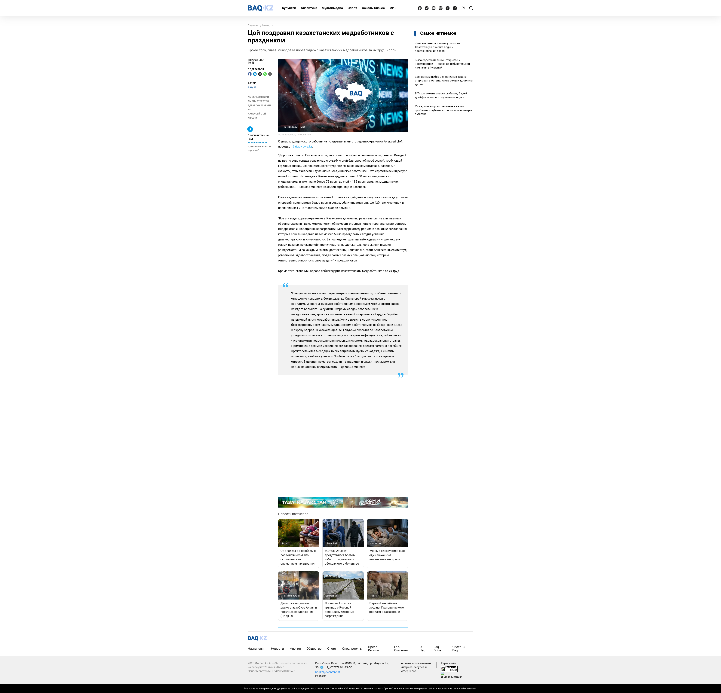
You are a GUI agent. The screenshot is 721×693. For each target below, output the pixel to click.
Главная (253, 25)
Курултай (289, 8)
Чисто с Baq (458, 648)
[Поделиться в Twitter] (260, 74)
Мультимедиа (332, 8)
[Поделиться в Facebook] (250, 74)
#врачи (252, 118)
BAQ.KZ (252, 87)
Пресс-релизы (373, 648)
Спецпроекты (352, 648)
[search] (471, 8)
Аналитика (309, 8)
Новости (267, 25)
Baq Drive (437, 648)
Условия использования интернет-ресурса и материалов (416, 667)
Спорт (352, 8)
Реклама (321, 675)
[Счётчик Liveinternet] (449, 668)
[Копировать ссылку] (270, 74)
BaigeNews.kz (302, 146)
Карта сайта (448, 663)
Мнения (295, 648)
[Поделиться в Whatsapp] (265, 74)
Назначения (256, 648)
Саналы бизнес (373, 8)
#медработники (258, 97)
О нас (422, 648)
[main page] (260, 8)
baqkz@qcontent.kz (327, 671)
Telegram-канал (257, 142)
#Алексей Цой (257, 113)
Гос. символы (401, 648)
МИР (392, 8)
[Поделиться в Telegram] (255, 74)
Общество (314, 648)
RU (464, 8)
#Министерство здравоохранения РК (259, 105)
